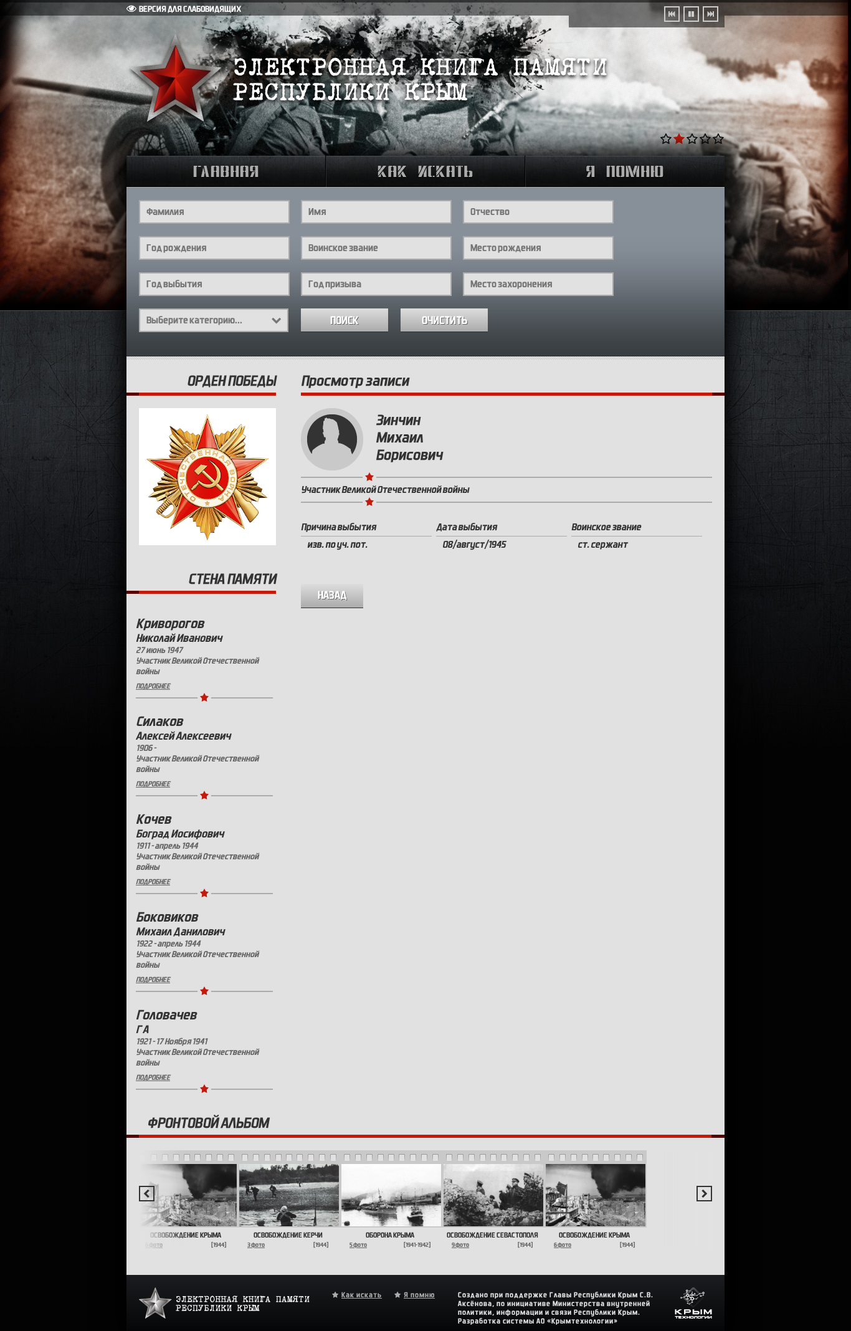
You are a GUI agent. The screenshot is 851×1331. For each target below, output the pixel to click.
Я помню (419, 1294)
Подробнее (153, 686)
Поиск (344, 320)
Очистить (444, 320)
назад (332, 595)
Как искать (361, 1294)
